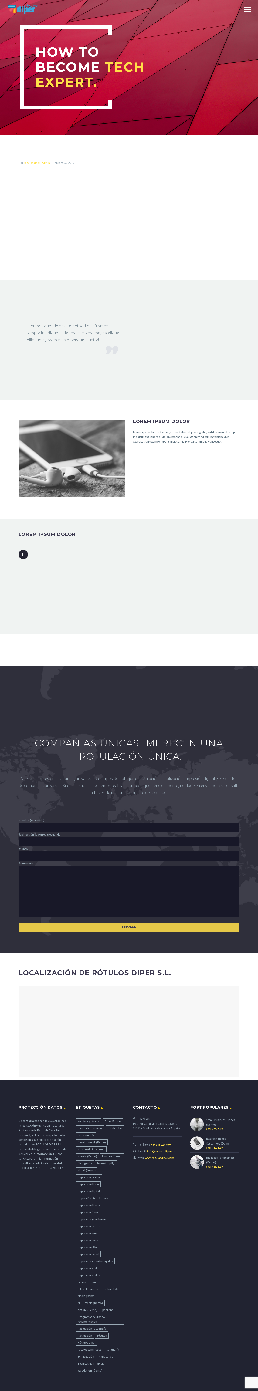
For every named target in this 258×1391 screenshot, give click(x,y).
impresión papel (88, 1254)
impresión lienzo (89, 1226)
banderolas (114, 1128)
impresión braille (89, 1177)
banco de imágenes (90, 1128)
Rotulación (85, 1335)
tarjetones (106, 1356)
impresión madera (89, 1240)
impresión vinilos (89, 1275)
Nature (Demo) (87, 1310)
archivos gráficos (89, 1121)
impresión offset (88, 1247)
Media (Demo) (87, 1296)
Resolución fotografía (92, 1328)
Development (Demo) (92, 1142)
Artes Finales (113, 1121)
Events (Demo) (87, 1156)
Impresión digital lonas (93, 1198)
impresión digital (89, 1191)
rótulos (102, 1335)
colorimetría (86, 1135)
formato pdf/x (106, 1163)
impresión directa (89, 1205)
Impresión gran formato (93, 1219)
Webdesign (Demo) (90, 1370)
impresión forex (88, 1212)
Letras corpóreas (89, 1282)
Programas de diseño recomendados (91, 1319)
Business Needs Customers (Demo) (218, 1141)
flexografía (85, 1163)
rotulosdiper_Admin (37, 163)
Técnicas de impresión (92, 1363)
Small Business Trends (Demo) (220, 1122)
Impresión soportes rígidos (95, 1261)
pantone (107, 1310)
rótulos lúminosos (89, 1349)
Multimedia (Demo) (90, 1303)
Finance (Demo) (112, 1156)
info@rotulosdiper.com (162, 1151)
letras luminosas (88, 1289)
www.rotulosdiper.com (159, 1158)
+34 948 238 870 (161, 1144)
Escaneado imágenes (91, 1149)
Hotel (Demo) (87, 1170)
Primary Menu (247, 9)
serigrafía (113, 1349)
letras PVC (111, 1289)
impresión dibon (88, 1184)
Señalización (86, 1356)
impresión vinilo (88, 1268)
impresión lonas (88, 1233)
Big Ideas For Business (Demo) (220, 1160)
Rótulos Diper (87, 1342)
